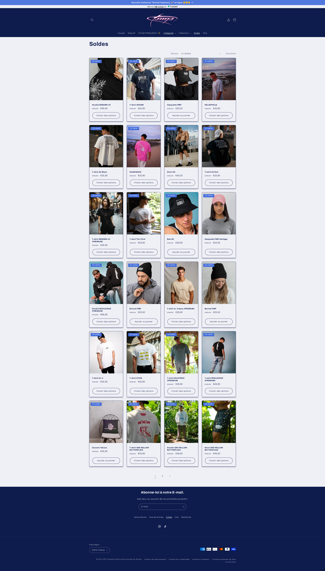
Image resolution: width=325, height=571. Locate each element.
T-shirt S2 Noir (211, 172)
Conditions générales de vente (224, 559)
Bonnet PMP (135, 309)
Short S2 (171, 172)
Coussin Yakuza (99, 448)
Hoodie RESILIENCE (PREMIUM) (101, 310)
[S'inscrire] (183, 507)
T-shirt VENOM (136, 105)
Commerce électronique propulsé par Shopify (124, 559)
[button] (92, 20)
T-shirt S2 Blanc (99, 172)
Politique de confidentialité (179, 559)
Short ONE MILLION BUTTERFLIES (214, 449)
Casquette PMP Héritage (216, 239)
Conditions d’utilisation (201, 559)
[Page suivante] (170, 476)
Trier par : (175, 54)
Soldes (169, 517)
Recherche (186, 517)
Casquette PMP (174, 105)
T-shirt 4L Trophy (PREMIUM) (180, 309)
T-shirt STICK (135, 378)
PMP (104, 559)
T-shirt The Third (137, 239)
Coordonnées (230, 562)
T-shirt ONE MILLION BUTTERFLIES (139, 449)
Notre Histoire (140, 517)
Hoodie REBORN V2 (101, 105)
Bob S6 (170, 239)
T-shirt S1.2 (97, 378)
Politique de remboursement (155, 559)
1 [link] (155, 476)
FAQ (177, 517)
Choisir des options (106, 115)
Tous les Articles (156, 517)
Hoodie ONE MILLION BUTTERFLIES (177, 449)
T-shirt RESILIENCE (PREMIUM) (214, 379)
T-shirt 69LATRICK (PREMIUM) (175, 379)
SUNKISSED (135, 172)
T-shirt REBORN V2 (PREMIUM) (101, 240)
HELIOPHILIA (211, 105)
